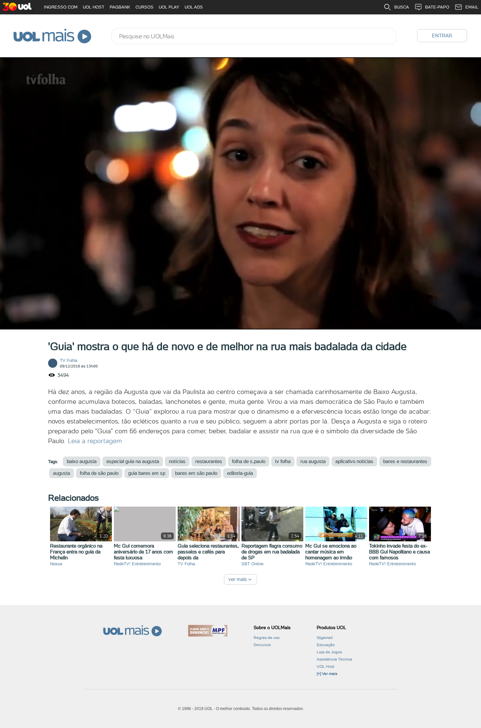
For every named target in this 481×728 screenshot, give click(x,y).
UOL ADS (194, 7)
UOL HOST (93, 7)
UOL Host (325, 666)
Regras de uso (267, 637)
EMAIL (471, 7)
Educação (326, 645)
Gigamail (325, 637)
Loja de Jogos (329, 652)
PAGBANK (120, 7)
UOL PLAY (169, 7)
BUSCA (401, 7)
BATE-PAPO (437, 7)
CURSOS (144, 7)
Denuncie (262, 645)
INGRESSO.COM (61, 7)
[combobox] (254, 36)
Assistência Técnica (334, 659)
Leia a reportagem (95, 441)
